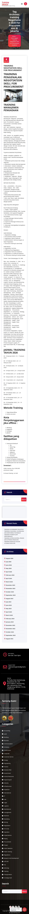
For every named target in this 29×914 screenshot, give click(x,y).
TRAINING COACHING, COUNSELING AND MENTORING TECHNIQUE (14, 532)
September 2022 (11, 635)
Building (6, 737)
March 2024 (9, 582)
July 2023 (8, 602)
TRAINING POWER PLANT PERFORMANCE (11, 535)
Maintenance (7, 809)
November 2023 (10, 588)
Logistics (6, 806)
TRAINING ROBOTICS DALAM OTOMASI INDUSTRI (12, 542)
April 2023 (9, 612)
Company (6, 747)
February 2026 (10, 575)
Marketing (7, 819)
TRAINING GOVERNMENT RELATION (14, 529)
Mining (6, 822)
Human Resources (9, 776)
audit (5, 734)
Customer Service (8, 757)
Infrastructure (7, 786)
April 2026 (9, 572)
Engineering (7, 763)
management (7, 812)
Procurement (7, 842)
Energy (6, 760)
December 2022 (10, 625)
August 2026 (9, 558)
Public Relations (8, 848)
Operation (6, 832)
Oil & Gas (6, 828)
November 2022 (10, 628)
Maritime (6, 815)
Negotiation (7, 825)
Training (6, 871)
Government (7, 773)
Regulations (7, 855)
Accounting (7, 730)
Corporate (6, 753)
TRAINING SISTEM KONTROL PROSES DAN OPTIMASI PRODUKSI (14, 539)
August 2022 (9, 638)
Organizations (8, 835)
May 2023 (9, 608)
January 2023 (10, 622)
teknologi (6, 868)
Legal (5, 802)
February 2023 (10, 618)
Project (6, 845)
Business (6, 740)
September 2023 (11, 595)
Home (13, 36)
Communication (8, 743)
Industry (6, 783)
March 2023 (9, 615)
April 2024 (9, 578)
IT (4, 796)
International (7, 793)
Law (5, 799)
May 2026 (9, 568)
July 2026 (8, 561)
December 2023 (10, 585)
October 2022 (10, 632)
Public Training (8, 851)
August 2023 (9, 598)
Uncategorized (8, 878)
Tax (5, 864)
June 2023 (9, 605)
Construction (7, 750)
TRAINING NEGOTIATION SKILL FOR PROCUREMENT (13, 67)
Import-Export (8, 779)
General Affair (7, 770)
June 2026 (9, 565)
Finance (6, 766)
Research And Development (11, 858)
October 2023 (10, 592)
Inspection (7, 789)
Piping (5, 838)
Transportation (8, 874)
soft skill (6, 861)
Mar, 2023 (6, 60)
